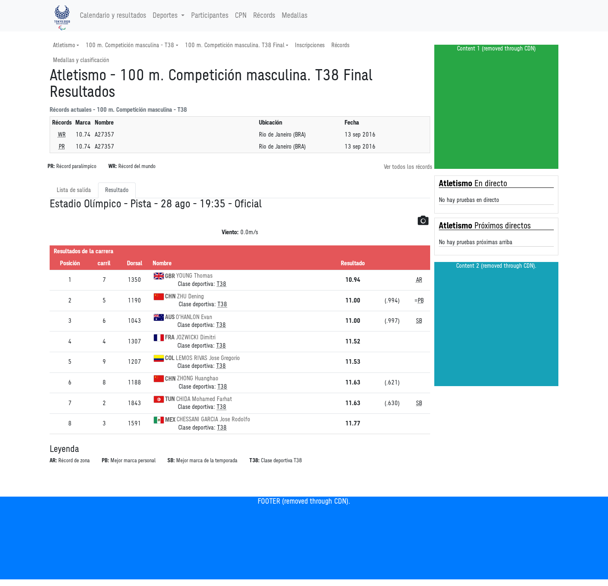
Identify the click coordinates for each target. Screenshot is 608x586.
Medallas (294, 15)
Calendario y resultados (113, 15)
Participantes (209, 15)
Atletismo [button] (64, 45)
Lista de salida (74, 190)
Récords (264, 15)
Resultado (117, 190)
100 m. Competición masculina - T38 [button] (130, 45)
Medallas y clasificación (81, 60)
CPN (241, 15)
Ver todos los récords (408, 167)
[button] (423, 220)
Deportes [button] (165, 15)
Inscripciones (310, 45)
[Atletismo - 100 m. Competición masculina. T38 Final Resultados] (62, 15)
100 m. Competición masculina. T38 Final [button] (235, 45)
